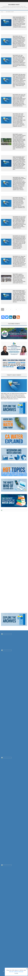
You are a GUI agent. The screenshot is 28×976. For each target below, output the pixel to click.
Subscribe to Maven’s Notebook (16, 971)
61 (16, 309)
